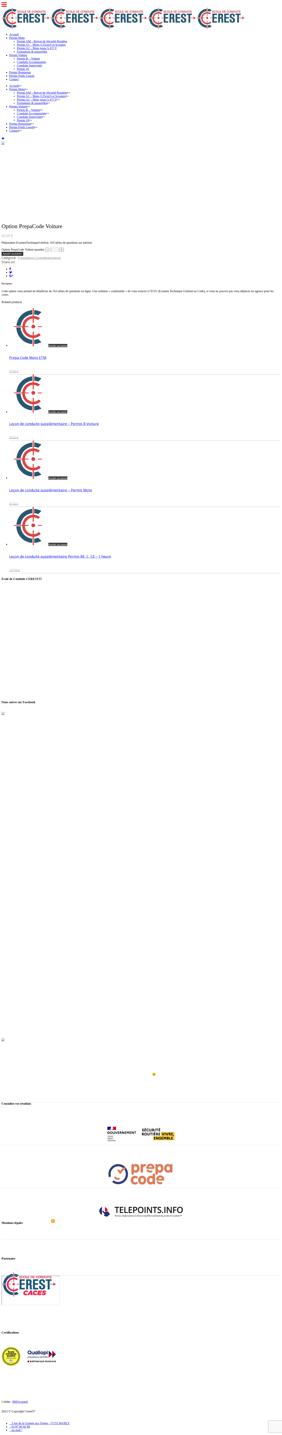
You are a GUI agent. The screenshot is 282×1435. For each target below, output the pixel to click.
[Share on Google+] (11, 275)
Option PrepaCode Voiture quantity (23, 249)
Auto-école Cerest (12, 1061)
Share (6, 1090)
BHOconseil (20, 1401)
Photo (9, 1080)
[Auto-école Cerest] (14, 1039)
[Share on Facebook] (10, 269)
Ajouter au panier (12, 253)
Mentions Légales (12, 1237)
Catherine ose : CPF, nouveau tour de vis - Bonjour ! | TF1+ (38, 1209)
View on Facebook (13, 1087)
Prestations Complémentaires (39, 258)
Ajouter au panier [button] (57, 345)
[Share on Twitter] (10, 272)
